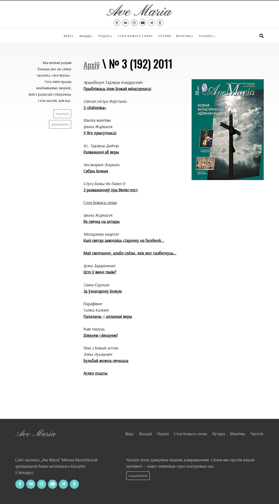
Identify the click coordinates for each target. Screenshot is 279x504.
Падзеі (104, 36)
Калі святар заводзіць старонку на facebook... (123, 240)
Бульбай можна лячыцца (105, 360)
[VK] (125, 22)
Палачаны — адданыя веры (107, 316)
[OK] (160, 22)
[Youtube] (143, 22)
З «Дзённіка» (94, 107)
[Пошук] (261, 36)
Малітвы (183, 36)
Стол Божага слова (135, 36)
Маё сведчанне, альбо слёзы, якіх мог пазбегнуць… (129, 253)
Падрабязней (138, 476)
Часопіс (257, 433)
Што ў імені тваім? (99, 272)
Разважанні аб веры (101, 152)
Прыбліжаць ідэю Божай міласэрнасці (117, 88)
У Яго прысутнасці (99, 132)
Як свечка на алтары (101, 221)
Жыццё (85, 36)
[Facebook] (117, 22)
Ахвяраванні (60, 124)
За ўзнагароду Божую (102, 291)
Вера (68, 36)
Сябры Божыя (95, 171)
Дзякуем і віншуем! (100, 335)
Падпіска (62, 114)
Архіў (91, 65)
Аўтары (164, 36)
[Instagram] (134, 22)
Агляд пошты (95, 373)
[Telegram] (151, 22)
